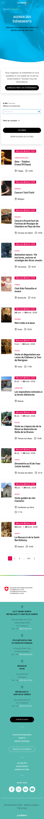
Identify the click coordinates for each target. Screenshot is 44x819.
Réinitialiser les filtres (22, 136)
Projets (22, 738)
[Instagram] (18, 789)
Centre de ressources (22, 735)
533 (28, 558)
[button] (35, 2)
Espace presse (22, 766)
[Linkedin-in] (25, 789)
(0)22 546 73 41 (25, 628)
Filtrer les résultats (10, 121)
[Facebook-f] (12, 789)
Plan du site (22, 808)
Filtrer (22, 130)
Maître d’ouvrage (22, 741)
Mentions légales (31, 805)
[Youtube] (32, 789)
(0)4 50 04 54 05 (26, 654)
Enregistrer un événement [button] (22, 87)
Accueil (6, 9)
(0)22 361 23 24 (25, 680)
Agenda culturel (22, 769)
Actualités (22, 763)
